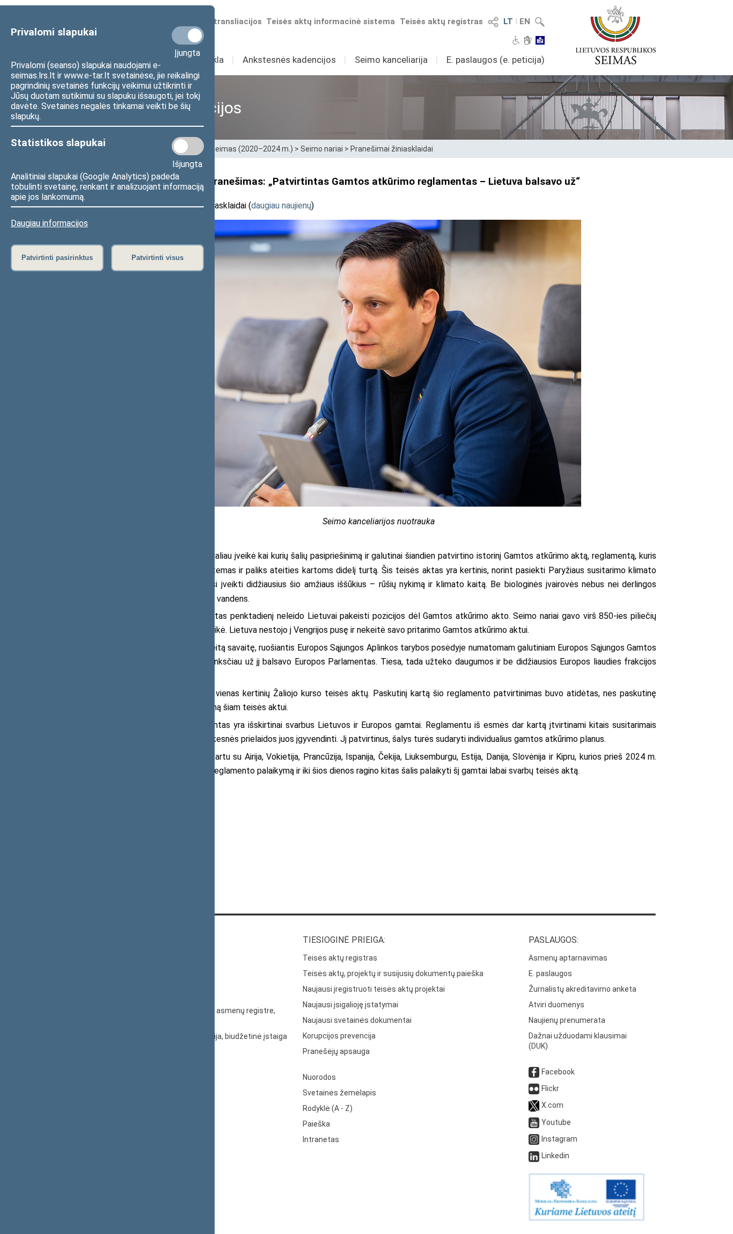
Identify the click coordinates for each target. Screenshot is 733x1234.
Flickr (550, 1088)
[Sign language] (527, 41)
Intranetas (321, 1139)
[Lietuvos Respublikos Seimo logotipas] (615, 34)
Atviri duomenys (556, 1004)
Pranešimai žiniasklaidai (391, 149)
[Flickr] (534, 1088)
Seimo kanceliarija (391, 59)
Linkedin (555, 1155)
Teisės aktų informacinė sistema (330, 21)
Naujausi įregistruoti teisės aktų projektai (374, 989)
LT (508, 21)
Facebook (558, 1071)
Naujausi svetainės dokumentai (357, 1020)
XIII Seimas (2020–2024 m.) (246, 149)
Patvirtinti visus (157, 258)
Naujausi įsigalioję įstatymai (350, 1004)
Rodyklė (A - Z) (328, 1108)
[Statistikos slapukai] (188, 146)
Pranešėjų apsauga (336, 1051)
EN (524, 21)
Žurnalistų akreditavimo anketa (582, 989)
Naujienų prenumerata (567, 1020)
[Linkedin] (534, 1155)
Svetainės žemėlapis (339, 1092)
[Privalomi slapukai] (188, 35)
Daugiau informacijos (49, 223)
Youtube (556, 1122)
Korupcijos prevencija (339, 1035)
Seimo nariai (321, 149)
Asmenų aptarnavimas (568, 958)
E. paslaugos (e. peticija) (495, 59)
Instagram (559, 1139)
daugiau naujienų (281, 205)
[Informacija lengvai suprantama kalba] (540, 41)
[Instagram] (534, 1139)
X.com (552, 1105)
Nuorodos (319, 1077)
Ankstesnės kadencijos (289, 59)
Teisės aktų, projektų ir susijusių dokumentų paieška (393, 973)
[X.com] (534, 1105)
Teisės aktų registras (441, 21)
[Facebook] (534, 1071)
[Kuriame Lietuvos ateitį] (586, 1218)
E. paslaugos (550, 973)
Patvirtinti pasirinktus (57, 258)
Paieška (316, 1124)
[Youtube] (534, 1122)
